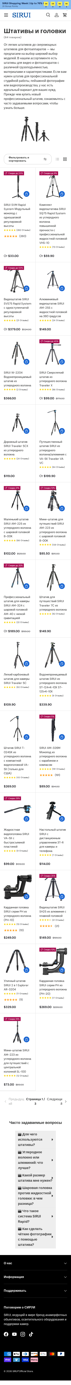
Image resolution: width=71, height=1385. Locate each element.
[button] (65, 15)
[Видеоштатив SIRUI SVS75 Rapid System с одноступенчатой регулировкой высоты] (18, 280)
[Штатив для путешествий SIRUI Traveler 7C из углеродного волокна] (53, 577)
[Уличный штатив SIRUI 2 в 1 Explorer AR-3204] (18, 961)
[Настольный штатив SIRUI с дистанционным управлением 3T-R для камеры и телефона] (53, 810)
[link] (14, 1101)
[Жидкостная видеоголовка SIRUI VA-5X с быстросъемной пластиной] (18, 810)
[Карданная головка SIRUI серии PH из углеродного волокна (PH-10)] (18, 888)
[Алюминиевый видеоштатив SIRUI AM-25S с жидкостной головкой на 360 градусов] (53, 280)
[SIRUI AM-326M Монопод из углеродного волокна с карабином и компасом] (53, 728)
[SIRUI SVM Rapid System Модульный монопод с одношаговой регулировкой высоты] (18, 185)
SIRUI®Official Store (22, 1371)
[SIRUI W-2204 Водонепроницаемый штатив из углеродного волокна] (18, 353)
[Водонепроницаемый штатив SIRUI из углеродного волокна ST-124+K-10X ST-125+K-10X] (53, 655)
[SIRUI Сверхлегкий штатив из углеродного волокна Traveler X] (53, 353)
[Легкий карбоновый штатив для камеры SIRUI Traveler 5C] (18, 655)
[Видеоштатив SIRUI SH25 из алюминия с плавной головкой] (53, 888)
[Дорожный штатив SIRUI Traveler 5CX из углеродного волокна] (18, 422)
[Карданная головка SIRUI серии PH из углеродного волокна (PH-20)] (53, 961)
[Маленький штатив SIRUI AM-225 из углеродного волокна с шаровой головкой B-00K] (18, 500)
